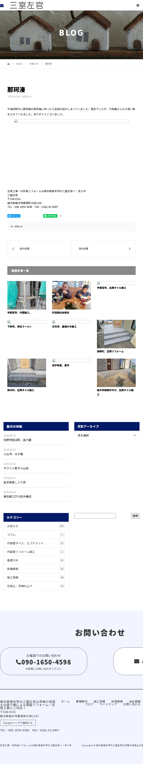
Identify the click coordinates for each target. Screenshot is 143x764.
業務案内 (82, 701)
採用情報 (117, 701)
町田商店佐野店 (60, 312)
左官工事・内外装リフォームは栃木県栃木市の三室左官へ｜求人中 (36, 745)
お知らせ (27, 96)
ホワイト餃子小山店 (16, 468)
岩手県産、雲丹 (60, 365)
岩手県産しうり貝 (14, 482)
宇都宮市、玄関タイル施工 (111, 287)
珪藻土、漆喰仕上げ (35, 586)
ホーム (65, 701)
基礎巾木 (35, 560)
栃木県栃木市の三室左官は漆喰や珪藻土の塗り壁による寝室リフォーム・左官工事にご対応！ (27, 704)
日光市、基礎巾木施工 (64, 326)
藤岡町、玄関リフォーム (110, 351)
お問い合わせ (132, 704)
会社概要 (135, 701)
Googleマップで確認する (18, 723)
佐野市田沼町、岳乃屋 (17, 440)
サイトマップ (108, 704)
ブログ (89, 704)
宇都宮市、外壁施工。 (19, 312)
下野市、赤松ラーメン (19, 326)
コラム (35, 534)
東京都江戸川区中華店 (17, 496)
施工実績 (35, 577)
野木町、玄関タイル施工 (20, 390)
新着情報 (35, 569)
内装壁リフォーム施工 (35, 552)
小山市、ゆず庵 (13, 454)
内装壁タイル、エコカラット (35, 543)
